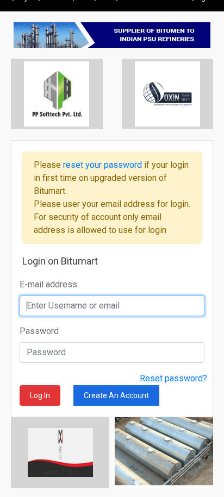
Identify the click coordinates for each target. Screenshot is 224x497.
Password (39, 331)
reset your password (103, 165)
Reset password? (173, 378)
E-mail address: (49, 284)
